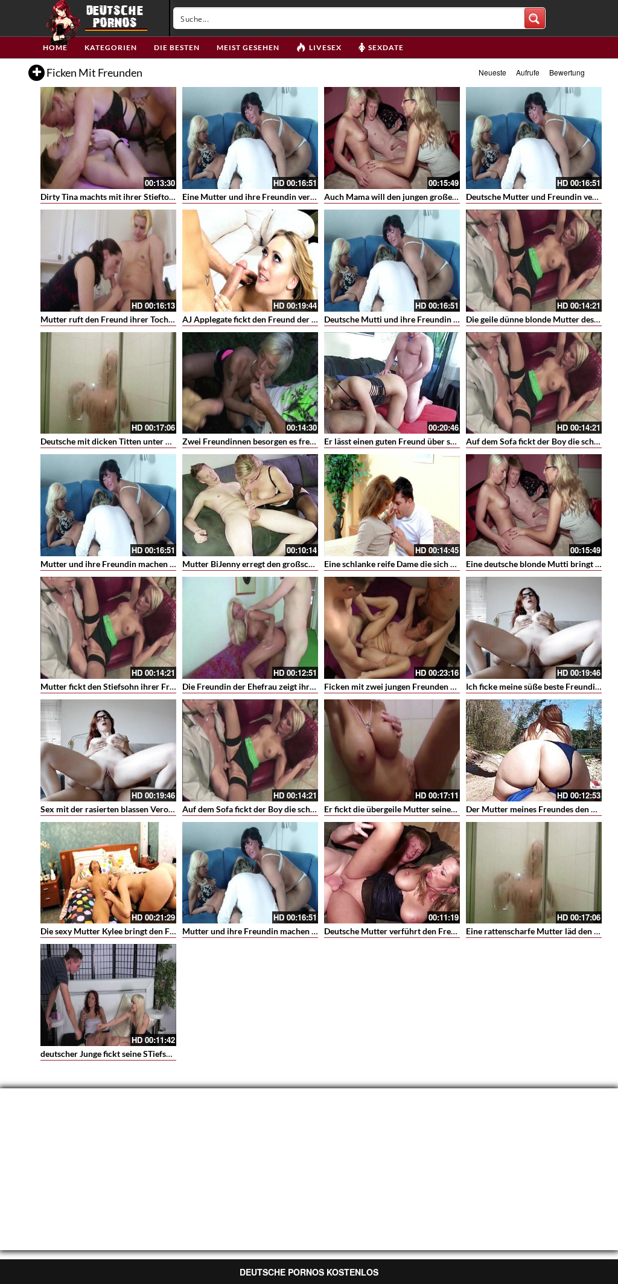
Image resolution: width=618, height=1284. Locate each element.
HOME (55, 47)
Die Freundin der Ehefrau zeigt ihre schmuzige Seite (279, 686)
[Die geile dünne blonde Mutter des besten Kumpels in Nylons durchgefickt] (534, 261)
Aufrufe (528, 72)
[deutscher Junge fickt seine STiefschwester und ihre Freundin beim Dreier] (108, 995)
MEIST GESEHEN (248, 47)
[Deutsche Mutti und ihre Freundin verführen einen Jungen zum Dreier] (392, 261)
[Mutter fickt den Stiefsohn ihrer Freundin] (108, 628)
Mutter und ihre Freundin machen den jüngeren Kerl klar (146, 564)
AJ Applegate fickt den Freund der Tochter (261, 319)
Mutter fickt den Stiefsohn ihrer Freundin (118, 686)
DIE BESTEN (177, 47)
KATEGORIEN (110, 47)
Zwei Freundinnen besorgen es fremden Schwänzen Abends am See (308, 441)
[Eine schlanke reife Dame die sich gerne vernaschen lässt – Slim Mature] (392, 505)
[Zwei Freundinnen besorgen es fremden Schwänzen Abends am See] (250, 383)
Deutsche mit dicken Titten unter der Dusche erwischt (141, 441)
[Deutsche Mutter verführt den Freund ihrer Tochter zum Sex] (392, 873)
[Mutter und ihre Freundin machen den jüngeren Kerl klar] (108, 505)
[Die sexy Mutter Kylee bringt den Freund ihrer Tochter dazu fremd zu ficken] (108, 873)
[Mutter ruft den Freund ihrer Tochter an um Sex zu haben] (108, 261)
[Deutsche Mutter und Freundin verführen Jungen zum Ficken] (534, 138)
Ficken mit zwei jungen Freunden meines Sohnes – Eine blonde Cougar (455, 686)
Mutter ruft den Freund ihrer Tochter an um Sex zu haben (147, 319)
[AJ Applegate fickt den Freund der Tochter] (250, 261)
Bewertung (567, 72)
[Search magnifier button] (534, 18)
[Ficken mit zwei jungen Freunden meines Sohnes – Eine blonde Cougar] (392, 628)
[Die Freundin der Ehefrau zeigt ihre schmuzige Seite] (250, 628)
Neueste (492, 72)
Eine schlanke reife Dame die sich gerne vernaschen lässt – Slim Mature (457, 564)
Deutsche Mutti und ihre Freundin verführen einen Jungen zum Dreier (454, 319)
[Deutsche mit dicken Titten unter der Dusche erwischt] (108, 383)
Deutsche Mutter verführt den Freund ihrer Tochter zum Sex (437, 931)
